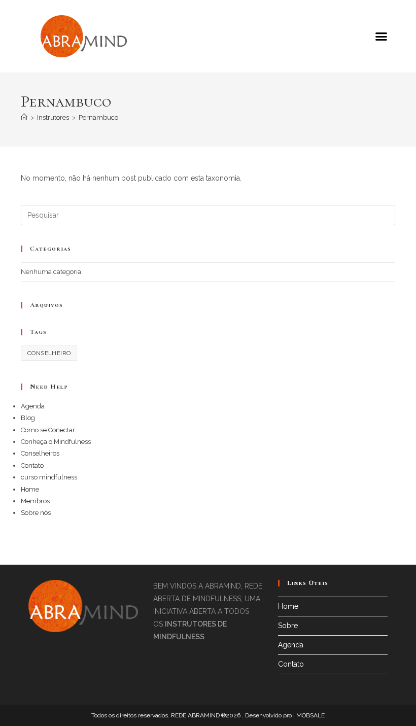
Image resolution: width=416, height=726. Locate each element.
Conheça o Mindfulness (56, 441)
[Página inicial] (24, 117)
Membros (35, 501)
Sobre (288, 625)
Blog (28, 418)
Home (30, 489)
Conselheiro (49, 353)
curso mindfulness (49, 477)
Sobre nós (36, 512)
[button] (381, 36)
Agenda (33, 406)
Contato (32, 465)
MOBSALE (310, 715)
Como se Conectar (48, 430)
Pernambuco (98, 117)
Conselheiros (40, 453)
